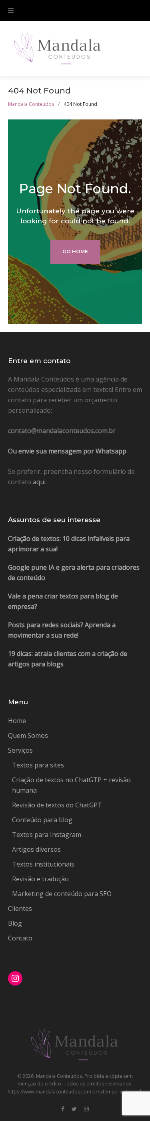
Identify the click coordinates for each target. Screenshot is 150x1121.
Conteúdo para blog (42, 819)
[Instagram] (86, 1109)
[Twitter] (74, 1109)
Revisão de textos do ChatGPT (57, 805)
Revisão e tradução (40, 879)
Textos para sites (38, 765)
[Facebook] (62, 1109)
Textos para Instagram (46, 834)
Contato (20, 938)
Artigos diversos (36, 849)
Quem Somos (28, 735)
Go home (75, 251)
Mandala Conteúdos (31, 104)
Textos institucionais (43, 864)
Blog (15, 923)
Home (17, 720)
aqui (39, 481)
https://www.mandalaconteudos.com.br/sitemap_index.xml (74, 1091)
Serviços (20, 750)
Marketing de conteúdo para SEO (62, 893)
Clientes (20, 908)
